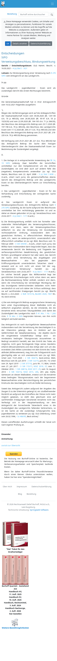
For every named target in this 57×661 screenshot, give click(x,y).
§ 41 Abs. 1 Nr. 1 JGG (46, 313)
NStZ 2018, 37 (40, 366)
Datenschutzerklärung (41, 43)
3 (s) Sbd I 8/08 (46, 174)
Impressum (22, 486)
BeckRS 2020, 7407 (43, 294)
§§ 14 (52, 160)
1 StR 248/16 (21, 369)
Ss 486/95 (21, 416)
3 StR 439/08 (21, 244)
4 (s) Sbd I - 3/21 (20, 68)
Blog (20, 494)
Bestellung (12, 14)
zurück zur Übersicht (10, 445)
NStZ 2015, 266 (30, 372)
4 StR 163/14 (15, 372)
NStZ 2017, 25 (34, 369)
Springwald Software (39, 510)
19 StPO (5, 163)
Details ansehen (20, 43)
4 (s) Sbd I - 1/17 (20, 216)
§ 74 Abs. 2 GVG (15, 316)
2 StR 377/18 (26, 363)
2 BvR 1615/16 (27, 294)
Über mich (7, 486)
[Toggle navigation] (52, 3)
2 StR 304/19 (31, 358)
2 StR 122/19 (33, 360)
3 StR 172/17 (26, 366)
